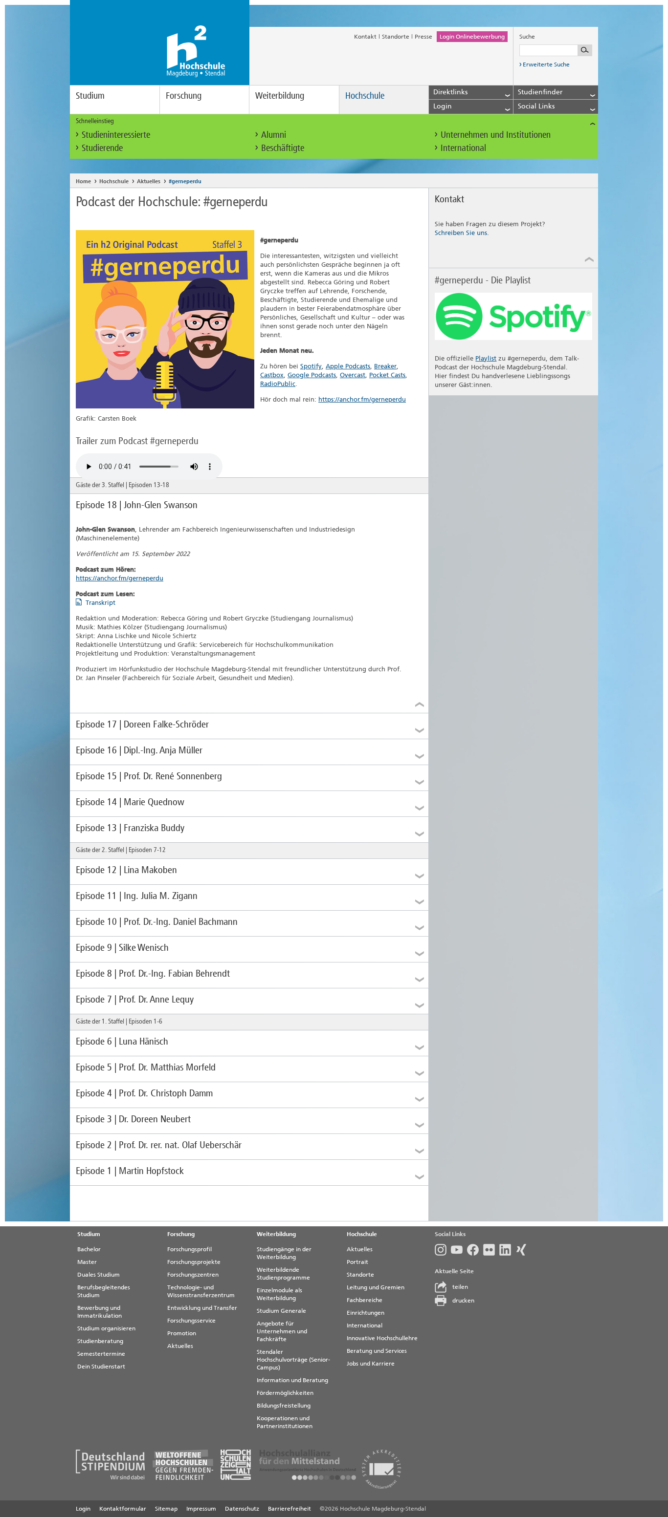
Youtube (459, 1250)
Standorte (395, 36)
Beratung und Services (377, 1350)
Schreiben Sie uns (461, 232)
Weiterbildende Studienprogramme (283, 1273)
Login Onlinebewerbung (472, 36)
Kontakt (365, 36)
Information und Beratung (292, 1380)
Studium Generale (281, 1310)
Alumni (273, 134)
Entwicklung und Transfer (202, 1307)
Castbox (272, 375)
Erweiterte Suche (546, 64)
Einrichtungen (365, 1312)
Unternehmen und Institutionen (496, 134)
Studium (90, 95)
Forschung (183, 95)
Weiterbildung (279, 95)
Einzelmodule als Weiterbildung (279, 1294)
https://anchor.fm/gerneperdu (362, 399)
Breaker (385, 366)
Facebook (475, 1250)
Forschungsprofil (189, 1249)
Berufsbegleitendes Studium (103, 1291)
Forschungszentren (193, 1274)
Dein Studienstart (101, 1366)
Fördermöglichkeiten (285, 1392)
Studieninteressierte (116, 134)
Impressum (201, 1508)
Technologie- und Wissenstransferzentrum (201, 1291)
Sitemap (166, 1508)
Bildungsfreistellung (284, 1405)
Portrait (357, 1262)
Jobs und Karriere (371, 1363)
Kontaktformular (122, 1508)
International (463, 147)
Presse (423, 36)
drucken (463, 1300)
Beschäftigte (282, 147)
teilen (460, 1286)
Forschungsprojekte (194, 1262)
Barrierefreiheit (289, 1508)
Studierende (102, 147)
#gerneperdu (185, 181)
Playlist (485, 358)
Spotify (311, 366)
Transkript (100, 602)
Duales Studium (98, 1274)
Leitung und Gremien (375, 1287)
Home (83, 181)
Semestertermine (101, 1353)
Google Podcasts (312, 375)
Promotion (181, 1333)
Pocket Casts (387, 375)
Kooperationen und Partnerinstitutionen (284, 1422)
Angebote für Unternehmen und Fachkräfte (282, 1331)
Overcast (352, 375)
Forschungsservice (191, 1320)
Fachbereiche (364, 1300)
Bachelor (89, 1249)
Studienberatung (100, 1341)
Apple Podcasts (348, 366)
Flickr (491, 1250)
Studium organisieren (106, 1328)
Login (83, 1508)
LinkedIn (507, 1250)
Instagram (443, 1250)
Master (87, 1262)
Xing (523, 1250)
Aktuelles (148, 181)
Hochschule (364, 95)
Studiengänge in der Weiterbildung (284, 1253)
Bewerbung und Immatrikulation (99, 1311)
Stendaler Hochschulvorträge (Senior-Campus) (293, 1359)
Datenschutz (242, 1508)
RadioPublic (277, 383)
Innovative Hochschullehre (382, 1338)
